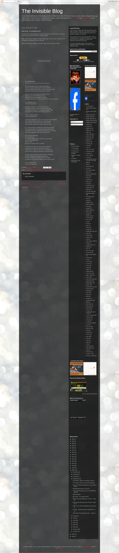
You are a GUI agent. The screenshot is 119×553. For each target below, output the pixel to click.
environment (89, 185)
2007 (73, 534)
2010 (73, 465)
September (76, 478)
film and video (89, 191)
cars (87, 147)
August (75, 516)
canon (87, 145)
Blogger (60, 548)
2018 (73, 448)
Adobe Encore (89, 114)
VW (87, 344)
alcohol (88, 124)
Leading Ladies (73, 87)
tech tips (88, 326)
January (75, 531)
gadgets (88, 202)
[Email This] (44, 167)
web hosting (89, 348)
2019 (73, 445)
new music (47, 170)
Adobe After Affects (91, 108)
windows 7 (88, 353)
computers (88, 151)
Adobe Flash (89, 116)
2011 (73, 463)
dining (87, 168)
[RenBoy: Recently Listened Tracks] (78, 400)
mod (87, 259)
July (74, 518)
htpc (87, 225)
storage (88, 321)
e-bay (87, 177)
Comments (75, 124)
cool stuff (88, 155)
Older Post (62, 184)
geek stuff (88, 204)
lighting (88, 246)
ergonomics (89, 187)
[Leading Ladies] (75, 110)
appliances (89, 130)
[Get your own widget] (73, 418)
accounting (89, 106)
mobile (87, 257)
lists (87, 248)
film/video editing (90, 193)
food (87, 198)
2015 (73, 454)
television (88, 328)
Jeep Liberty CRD (90, 241)
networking (89, 271)
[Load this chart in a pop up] (85, 418)
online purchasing (90, 279)
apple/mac (88, 128)
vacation (88, 332)
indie (87, 233)
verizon (88, 334)
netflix (87, 269)
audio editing (89, 134)
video (57, 170)
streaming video (90, 323)
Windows (88, 351)
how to (87, 219)
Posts (73, 122)
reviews (88, 308)
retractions (88, 306)
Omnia (87, 277)
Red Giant (88, 304)
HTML (87, 223)
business (88, 141)
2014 (73, 457)
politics (88, 284)
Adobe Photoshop (90, 120)
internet (88, 235)
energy (88, 183)
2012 (73, 461)
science (88, 310)
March (75, 527)
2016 (73, 452)
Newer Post (26, 184)
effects (88, 181)
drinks (87, 172)
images (88, 229)
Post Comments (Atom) (35, 187)
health (87, 214)
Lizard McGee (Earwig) (74, 152)
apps (87, 132)
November (76, 474)
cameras (88, 143)
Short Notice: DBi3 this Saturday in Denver (83, 480)
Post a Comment (29, 176)
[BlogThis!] (45, 167)
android (88, 126)
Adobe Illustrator (90, 118)
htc (87, 221)
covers (88, 157)
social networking (90, 315)
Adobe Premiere (90, 122)
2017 (73, 450)
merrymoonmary (86, 546)
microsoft (88, 252)
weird (87, 349)
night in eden (89, 275)
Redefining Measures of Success (81, 488)
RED (87, 302)
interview (88, 237)
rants (87, 292)
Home (44, 184)
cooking (88, 153)
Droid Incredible (90, 174)
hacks (87, 212)
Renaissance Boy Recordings (75, 161)
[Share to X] (47, 167)
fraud (87, 200)
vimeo (87, 338)
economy (88, 179)
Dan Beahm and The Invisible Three (35, 170)
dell (87, 164)
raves (87, 294)
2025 (73, 439)
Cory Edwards (74, 148)
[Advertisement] (29, 197)
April (74, 524)
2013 (73, 459)
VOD (87, 342)
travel (87, 330)
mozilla (88, 263)
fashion (88, 189)
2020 (73, 443)
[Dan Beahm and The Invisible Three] (86, 99)
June (74, 520)
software (88, 317)
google (87, 208)
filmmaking (89, 196)
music (87, 265)
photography (89, 282)
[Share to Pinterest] (50, 167)
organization (89, 281)
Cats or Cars (89, 149)
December (76, 472)
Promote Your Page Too (75, 111)
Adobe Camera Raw (91, 111)
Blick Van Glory (75, 146)
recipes (88, 298)
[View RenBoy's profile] (80, 418)
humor (87, 227)
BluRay (88, 139)
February (75, 529)
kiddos (87, 243)
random (88, 290)
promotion (53, 170)
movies (88, 261)
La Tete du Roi (75, 150)
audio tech (88, 136)
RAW (87, 296)
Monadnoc (74, 158)
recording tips (89, 300)
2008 (73, 470)
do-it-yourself (89, 170)
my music (74, 18)
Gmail (87, 206)
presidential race (90, 286)
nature (87, 267)
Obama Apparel (76, 494)
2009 (73, 468)
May (74, 522)
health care (89, 216)
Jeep (87, 239)
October (75, 476)
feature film (86, 18)
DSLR (87, 176)
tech (87, 324)
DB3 (87, 162)
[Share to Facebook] (49, 167)
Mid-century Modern (91, 254)
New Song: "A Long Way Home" (81, 496)
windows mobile (90, 355)
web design (89, 346)
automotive (89, 138)
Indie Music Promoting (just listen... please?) (84, 513)
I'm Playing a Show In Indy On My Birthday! (84, 482)
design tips (89, 166)
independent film (90, 231)
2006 (73, 536)
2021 (73, 441)
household (88, 217)
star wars (88, 319)
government (89, 210)
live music (88, 250)
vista (87, 340)
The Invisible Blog (42, 11)
